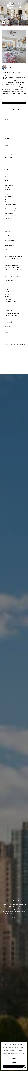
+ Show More (6, 98)
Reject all (14, 1058)
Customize (14, 1062)
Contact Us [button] (14, 917)
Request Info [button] (14, 103)
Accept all (14, 1066)
